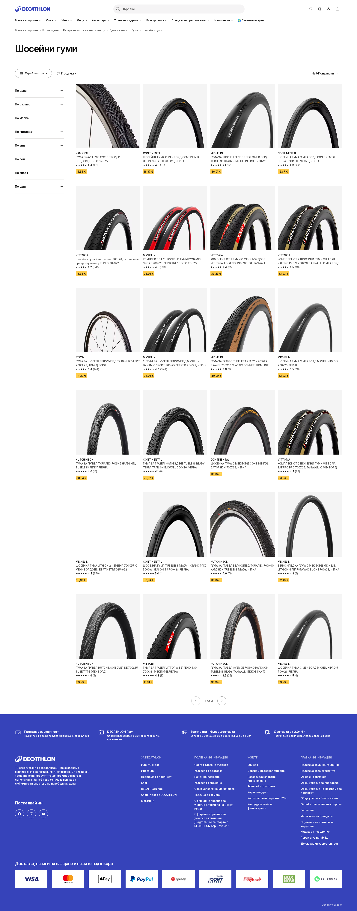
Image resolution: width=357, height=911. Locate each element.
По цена (21, 90)
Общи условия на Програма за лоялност (321, 790)
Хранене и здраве (126, 20)
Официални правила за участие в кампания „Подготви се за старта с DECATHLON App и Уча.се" (211, 820)
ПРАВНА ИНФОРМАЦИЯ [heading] (316, 757)
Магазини (147, 800)
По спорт (21, 173)
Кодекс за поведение (315, 831)
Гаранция (307, 810)
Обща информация (313, 776)
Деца (81, 20)
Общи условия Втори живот (319, 798)
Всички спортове (27, 20)
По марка (22, 118)
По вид (20, 145)
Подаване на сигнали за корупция (317, 824)
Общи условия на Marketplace (214, 788)
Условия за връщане (208, 782)
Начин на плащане (207, 776)
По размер (23, 104)
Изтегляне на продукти (317, 816)
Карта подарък (258, 792)
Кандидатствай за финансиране (260, 806)
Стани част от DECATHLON (159, 794)
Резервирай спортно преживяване (261, 778)
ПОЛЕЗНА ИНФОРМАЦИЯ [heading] (211, 757)
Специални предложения (189, 20)
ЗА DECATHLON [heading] (151, 757)
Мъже (50, 20)
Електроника (155, 20)
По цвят (20, 186)
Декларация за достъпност (319, 843)
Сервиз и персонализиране (266, 770)
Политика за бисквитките (318, 770)
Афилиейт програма (261, 786)
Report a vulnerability (314, 837)
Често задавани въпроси (211, 764)
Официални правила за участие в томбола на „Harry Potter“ (213, 804)
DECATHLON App (152, 788)
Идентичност (150, 764)
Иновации (148, 770)
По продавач (24, 132)
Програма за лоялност (156, 776)
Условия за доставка (208, 770)
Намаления (222, 20)
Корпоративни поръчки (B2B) (267, 798)
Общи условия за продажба (320, 782)
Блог (144, 782)
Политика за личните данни (320, 764)
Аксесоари (99, 20)
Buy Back (253, 764)
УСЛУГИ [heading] (253, 757)
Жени (65, 20)
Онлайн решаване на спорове (321, 804)
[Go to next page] (221, 700)
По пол (20, 159)
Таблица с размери (207, 794)
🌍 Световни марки (251, 20)
